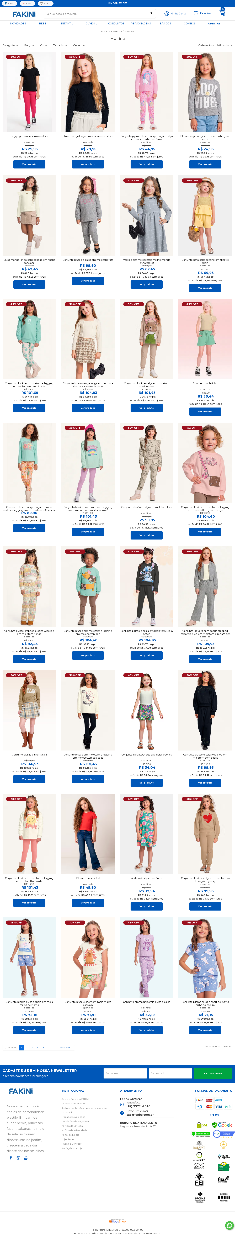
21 (55, 1047)
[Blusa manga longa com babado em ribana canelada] (29, 215)
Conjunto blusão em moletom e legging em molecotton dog (88, 632)
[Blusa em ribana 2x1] (88, 834)
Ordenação (205, 45)
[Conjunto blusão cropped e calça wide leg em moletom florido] (29, 586)
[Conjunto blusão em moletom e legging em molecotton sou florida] (29, 339)
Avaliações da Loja (71, 1148)
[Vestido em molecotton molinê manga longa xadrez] (147, 215)
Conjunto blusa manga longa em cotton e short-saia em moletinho (88, 385)
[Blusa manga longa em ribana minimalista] (88, 92)
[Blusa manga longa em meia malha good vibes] (205, 92)
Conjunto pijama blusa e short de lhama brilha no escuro (205, 1003)
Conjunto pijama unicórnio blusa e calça (146, 1001)
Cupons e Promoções (73, 1103)
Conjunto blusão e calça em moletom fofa (88, 259)
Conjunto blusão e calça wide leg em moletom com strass (205, 756)
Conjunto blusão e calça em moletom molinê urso (146, 385)
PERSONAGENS (141, 23)
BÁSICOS (165, 23)
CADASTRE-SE (213, 1073)
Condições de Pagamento (76, 1121)
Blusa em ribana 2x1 (88, 878)
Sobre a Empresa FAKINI (75, 1099)
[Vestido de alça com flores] (147, 834)
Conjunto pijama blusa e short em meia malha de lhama (29, 1003)
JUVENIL (91, 23)
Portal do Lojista (70, 1134)
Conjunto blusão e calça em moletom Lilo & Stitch (146, 632)
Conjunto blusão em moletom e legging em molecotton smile (29, 880)
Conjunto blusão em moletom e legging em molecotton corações (88, 756)
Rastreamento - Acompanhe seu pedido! (84, 1108)
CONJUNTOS (116, 23)
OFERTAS (214, 23)
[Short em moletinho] (205, 339)
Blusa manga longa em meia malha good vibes (205, 138)
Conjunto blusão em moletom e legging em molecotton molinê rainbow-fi (88, 509)
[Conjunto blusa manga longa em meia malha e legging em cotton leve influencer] (29, 463)
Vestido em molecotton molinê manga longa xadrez (146, 261)
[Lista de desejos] (196, 14)
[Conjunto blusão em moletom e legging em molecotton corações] (88, 710)
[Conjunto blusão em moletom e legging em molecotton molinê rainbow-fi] (88, 463)
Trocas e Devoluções (73, 1117)
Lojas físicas (67, 1139)
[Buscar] (151, 14)
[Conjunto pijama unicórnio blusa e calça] (147, 957)
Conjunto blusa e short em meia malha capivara (88, 1003)
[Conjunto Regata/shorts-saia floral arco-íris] (147, 710)
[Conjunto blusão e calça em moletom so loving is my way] (205, 834)
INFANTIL (67, 23)
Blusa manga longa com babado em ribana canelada (29, 261)
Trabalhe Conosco (71, 1143)
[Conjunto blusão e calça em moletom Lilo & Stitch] (147, 586)
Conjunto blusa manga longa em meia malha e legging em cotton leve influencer (29, 509)
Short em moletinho (205, 383)
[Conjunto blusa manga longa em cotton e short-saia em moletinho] (88, 339)
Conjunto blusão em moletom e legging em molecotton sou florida (29, 385)
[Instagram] (17, 1161)
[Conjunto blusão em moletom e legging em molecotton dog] (88, 586)
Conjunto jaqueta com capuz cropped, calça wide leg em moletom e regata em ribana (205, 632)
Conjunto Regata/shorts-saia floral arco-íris (146, 754)
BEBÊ (42, 23)
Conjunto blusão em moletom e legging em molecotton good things (205, 509)
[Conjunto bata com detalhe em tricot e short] (205, 215)
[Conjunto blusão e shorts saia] (29, 710)
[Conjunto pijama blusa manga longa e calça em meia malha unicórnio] (147, 92)
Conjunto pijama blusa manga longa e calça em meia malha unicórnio (147, 138)
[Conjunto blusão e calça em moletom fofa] (88, 215)
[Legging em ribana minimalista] (29, 92)
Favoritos (205, 13)
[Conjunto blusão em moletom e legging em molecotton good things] (205, 463)
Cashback (67, 1112)
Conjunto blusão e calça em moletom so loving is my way (205, 880)
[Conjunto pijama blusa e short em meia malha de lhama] (29, 957)
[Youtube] (25, 1161)
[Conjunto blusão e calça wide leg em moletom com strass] (205, 710)
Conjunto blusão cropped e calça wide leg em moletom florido (29, 632)
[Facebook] (10, 1161)
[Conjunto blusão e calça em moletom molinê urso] (147, 339)
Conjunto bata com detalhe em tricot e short (205, 261)
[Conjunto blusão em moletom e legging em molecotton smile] (29, 834)
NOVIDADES (18, 23)
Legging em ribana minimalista (29, 136)
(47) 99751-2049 (138, 1106)
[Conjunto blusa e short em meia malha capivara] (88, 957)
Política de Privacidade (74, 1130)
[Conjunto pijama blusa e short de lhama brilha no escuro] (205, 957)
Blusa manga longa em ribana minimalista (88, 136)
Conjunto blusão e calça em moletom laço (146, 507)
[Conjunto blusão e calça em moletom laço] (147, 463)
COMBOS (190, 23)
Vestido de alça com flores (146, 878)
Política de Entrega (72, 1125)
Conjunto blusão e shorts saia (29, 754)
